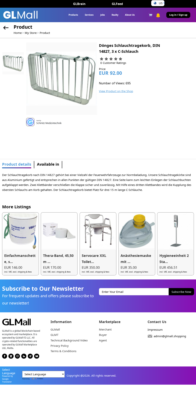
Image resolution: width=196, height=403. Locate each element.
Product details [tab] (16, 164)
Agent (103, 340)
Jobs (102, 14)
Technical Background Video (69, 340)
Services (89, 14)
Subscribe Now (181, 292)
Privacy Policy (60, 346)
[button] (158, 3)
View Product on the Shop (116, 91)
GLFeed (117, 4)
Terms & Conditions (63, 351)
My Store (31, 33)
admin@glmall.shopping (170, 336)
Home (18, 33)
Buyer (103, 335)
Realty (115, 14)
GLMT (54, 335)
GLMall (55, 329)
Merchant (105, 329)
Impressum (155, 329)
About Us (130, 14)
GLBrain (79, 4)
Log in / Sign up (178, 14)
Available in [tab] (48, 164)
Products (73, 14)
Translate (40, 378)
